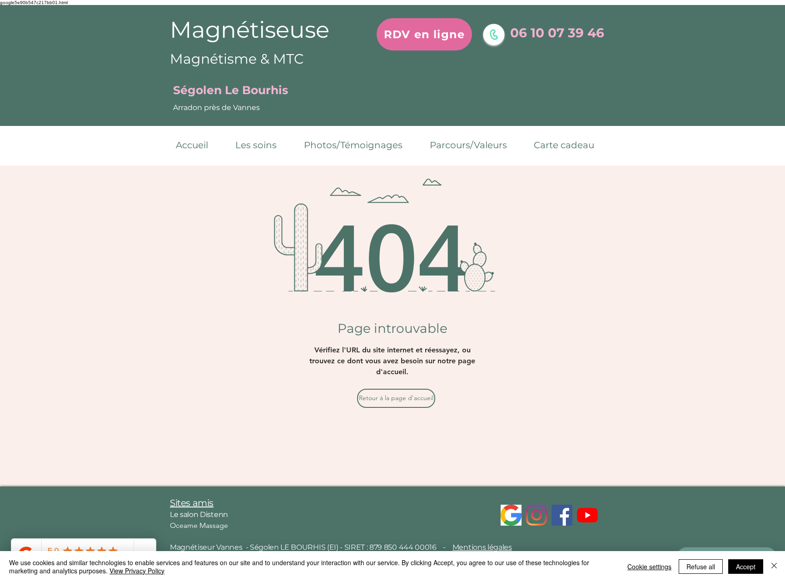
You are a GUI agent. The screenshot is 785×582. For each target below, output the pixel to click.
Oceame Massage (199, 525)
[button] (263, 145)
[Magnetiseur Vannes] (511, 515)
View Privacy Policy (136, 570)
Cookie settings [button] (649, 566)
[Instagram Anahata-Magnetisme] (536, 515)
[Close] (774, 566)
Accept (745, 566)
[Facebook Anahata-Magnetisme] (561, 515)
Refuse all (700, 566)
